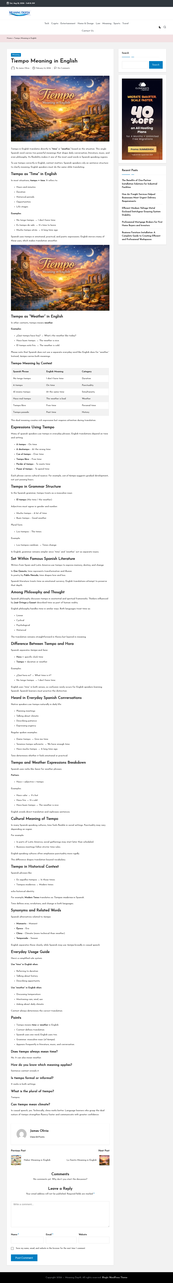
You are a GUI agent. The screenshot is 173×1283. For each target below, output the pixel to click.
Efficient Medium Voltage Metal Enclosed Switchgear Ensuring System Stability (141, 211)
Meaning (16, 55)
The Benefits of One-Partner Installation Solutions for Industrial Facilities (139, 184)
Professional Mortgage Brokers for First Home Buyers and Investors (142, 224)
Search (125, 53)
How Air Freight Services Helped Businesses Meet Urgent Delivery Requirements (139, 197)
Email (49, 1234)
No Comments (64, 68)
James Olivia (39, 1131)
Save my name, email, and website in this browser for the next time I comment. (51, 1248)
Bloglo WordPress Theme (114, 1277)
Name (15, 1234)
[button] (37, 1136)
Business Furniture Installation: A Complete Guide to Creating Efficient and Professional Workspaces (141, 236)
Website (83, 1234)
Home (9, 38)
